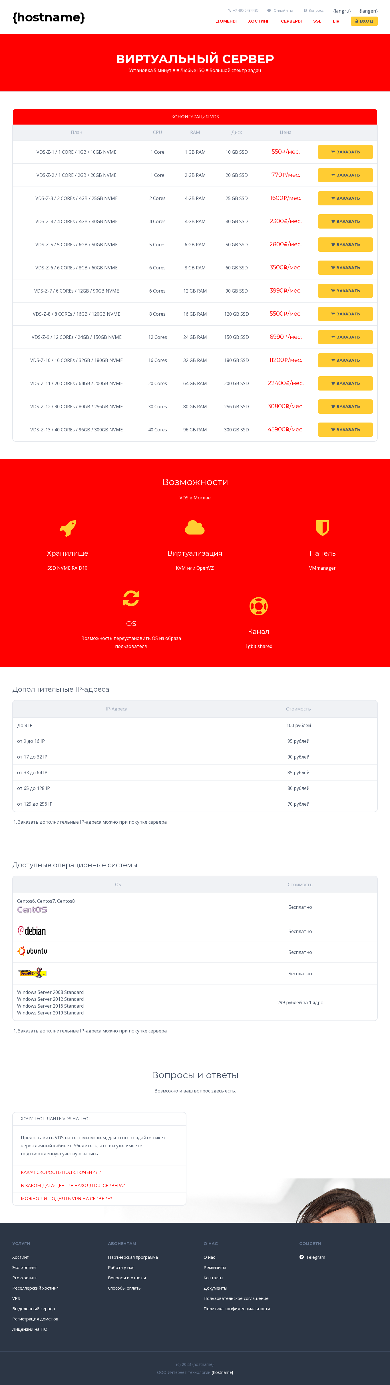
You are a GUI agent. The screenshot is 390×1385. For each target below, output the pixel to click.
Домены (226, 21)
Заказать (348, 152)
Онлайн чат (284, 10)
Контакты (213, 1277)
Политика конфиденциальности (237, 1308)
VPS (16, 1298)
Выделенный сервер (33, 1308)
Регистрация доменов (35, 1319)
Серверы (291, 21)
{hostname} (222, 1372)
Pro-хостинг (24, 1277)
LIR (336, 21)
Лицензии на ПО (29, 1329)
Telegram (315, 1257)
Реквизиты (215, 1267)
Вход (366, 21)
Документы (215, 1288)
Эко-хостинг (24, 1267)
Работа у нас (121, 1267)
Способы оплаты (125, 1288)
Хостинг (259, 21)
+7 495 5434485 (246, 10)
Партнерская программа (133, 1257)
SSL (317, 21)
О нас (209, 1257)
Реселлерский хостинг (35, 1288)
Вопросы (317, 10)
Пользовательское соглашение (236, 1298)
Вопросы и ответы (127, 1277)
